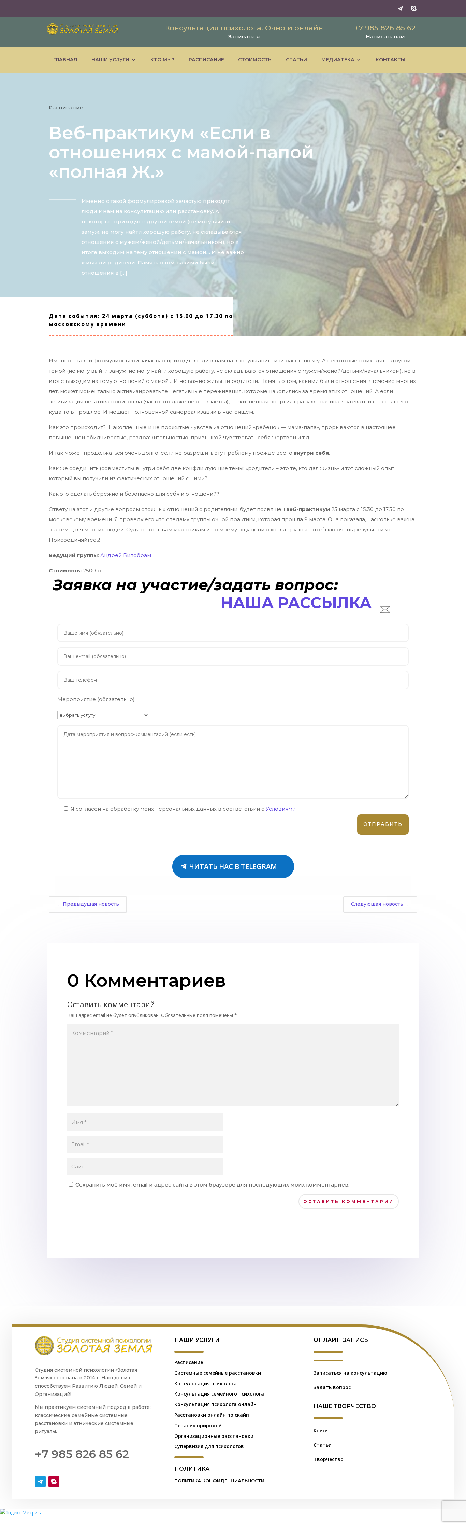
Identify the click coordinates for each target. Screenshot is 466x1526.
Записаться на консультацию (350, 1373)
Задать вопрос (332, 1387)
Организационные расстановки (213, 1436)
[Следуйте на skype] (413, 8)
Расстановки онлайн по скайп (211, 1415)
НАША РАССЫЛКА (296, 602)
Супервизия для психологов (209, 1446)
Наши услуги (110, 60)
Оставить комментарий (348, 1201)
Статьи (296, 60)
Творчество (329, 1459)
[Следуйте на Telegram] (400, 8)
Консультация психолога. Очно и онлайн (244, 28)
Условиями (281, 809)
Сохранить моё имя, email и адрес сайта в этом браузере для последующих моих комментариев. (212, 1184)
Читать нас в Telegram (233, 866)
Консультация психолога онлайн (215, 1404)
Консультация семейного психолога (219, 1393)
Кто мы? (162, 60)
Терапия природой (198, 1425)
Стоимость (255, 60)
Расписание (206, 60)
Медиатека (337, 60)
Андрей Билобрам (125, 555)
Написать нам (385, 36)
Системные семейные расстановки (217, 1373)
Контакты (390, 60)
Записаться (244, 36)
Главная (65, 60)
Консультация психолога (205, 1383)
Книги (321, 1430)
